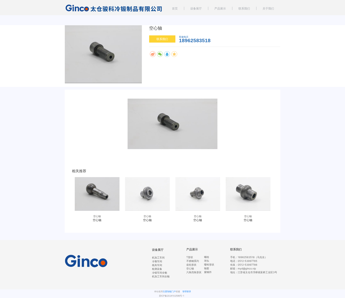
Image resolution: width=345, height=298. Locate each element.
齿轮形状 (191, 264)
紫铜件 (208, 272)
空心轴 (190, 268)
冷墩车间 (157, 261)
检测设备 (157, 268)
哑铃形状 (209, 264)
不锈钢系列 (192, 260)
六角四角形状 (193, 272)
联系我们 (244, 8)
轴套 (206, 268)
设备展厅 (196, 8)
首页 (175, 8)
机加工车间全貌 (161, 276)
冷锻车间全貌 (159, 272)
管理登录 (186, 291)
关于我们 (268, 8)
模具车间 (157, 265)
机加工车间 (158, 257)
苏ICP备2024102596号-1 (171, 295)
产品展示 (220, 8)
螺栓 (206, 256)
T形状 (189, 257)
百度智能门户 (169, 291)
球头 (206, 260)
